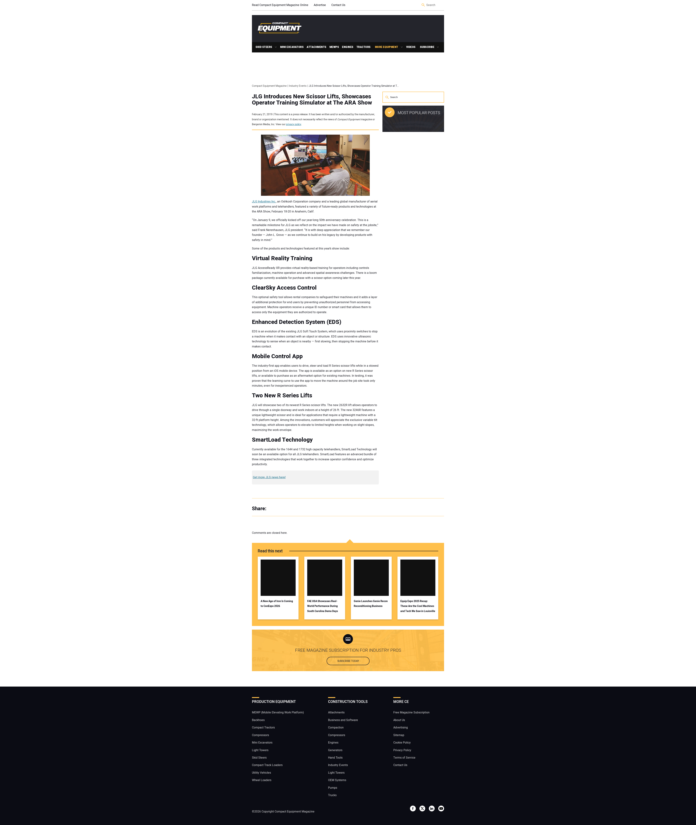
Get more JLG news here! (269, 477)
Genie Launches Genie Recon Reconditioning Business (371, 603)
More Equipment (386, 47)
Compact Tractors (263, 727)
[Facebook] (273, 508)
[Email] (295, 508)
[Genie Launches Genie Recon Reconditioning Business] (371, 578)
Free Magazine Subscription (411, 712)
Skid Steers (264, 47)
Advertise (320, 5)
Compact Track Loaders (267, 765)
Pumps (332, 787)
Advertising (400, 727)
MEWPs (334, 47)
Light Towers (260, 750)
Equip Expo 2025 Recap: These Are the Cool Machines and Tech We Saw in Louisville (417, 606)
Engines (347, 47)
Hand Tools (335, 758)
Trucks (332, 795)
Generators (335, 750)
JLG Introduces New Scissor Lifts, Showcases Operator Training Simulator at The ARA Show (312, 99)
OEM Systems (337, 780)
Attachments (316, 47)
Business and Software (343, 720)
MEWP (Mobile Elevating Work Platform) (278, 712)
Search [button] (423, 5)
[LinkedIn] (288, 508)
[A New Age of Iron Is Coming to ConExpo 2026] (278, 578)
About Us (399, 720)
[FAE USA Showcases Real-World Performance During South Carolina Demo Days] (324, 578)
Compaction (336, 727)
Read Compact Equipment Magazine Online (280, 5)
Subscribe (427, 47)
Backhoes (258, 720)
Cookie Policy (402, 742)
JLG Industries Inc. (264, 201)
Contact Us (338, 5)
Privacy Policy (402, 750)
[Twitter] (281, 508)
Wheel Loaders (261, 780)
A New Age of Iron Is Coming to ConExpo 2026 (277, 603)
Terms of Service (404, 758)
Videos (411, 47)
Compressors (260, 735)
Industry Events (338, 765)
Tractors (364, 47)
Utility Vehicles (261, 773)
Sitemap (398, 735)
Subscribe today (348, 661)
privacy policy (293, 124)
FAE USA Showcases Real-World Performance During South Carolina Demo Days (322, 606)
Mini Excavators (292, 47)
